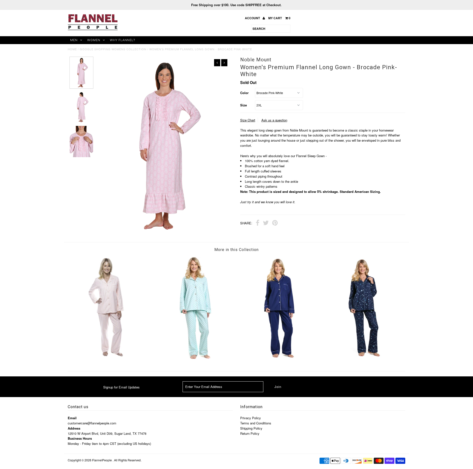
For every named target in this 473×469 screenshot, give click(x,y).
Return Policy (249, 433)
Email (72, 418)
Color (244, 92)
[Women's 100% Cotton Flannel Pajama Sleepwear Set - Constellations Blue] (363, 358)
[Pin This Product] (275, 223)
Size (243, 105)
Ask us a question (274, 120)
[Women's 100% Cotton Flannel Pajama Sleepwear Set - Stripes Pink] (110, 356)
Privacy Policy (250, 418)
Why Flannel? (122, 40)
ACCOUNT (253, 18)
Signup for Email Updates (121, 387)
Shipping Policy (251, 428)
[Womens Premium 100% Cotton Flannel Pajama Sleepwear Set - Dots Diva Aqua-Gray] (194, 358)
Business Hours (80, 438)
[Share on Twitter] (266, 223)
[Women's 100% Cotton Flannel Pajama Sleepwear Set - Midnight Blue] (278, 358)
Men (74, 40)
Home (72, 49)
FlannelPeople (102, 460)
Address (74, 428)
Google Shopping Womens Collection (113, 49)
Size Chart (247, 120)
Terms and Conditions (255, 423)
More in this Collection (236, 249)
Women (93, 40)
